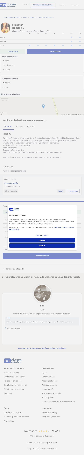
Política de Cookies (60, 227)
